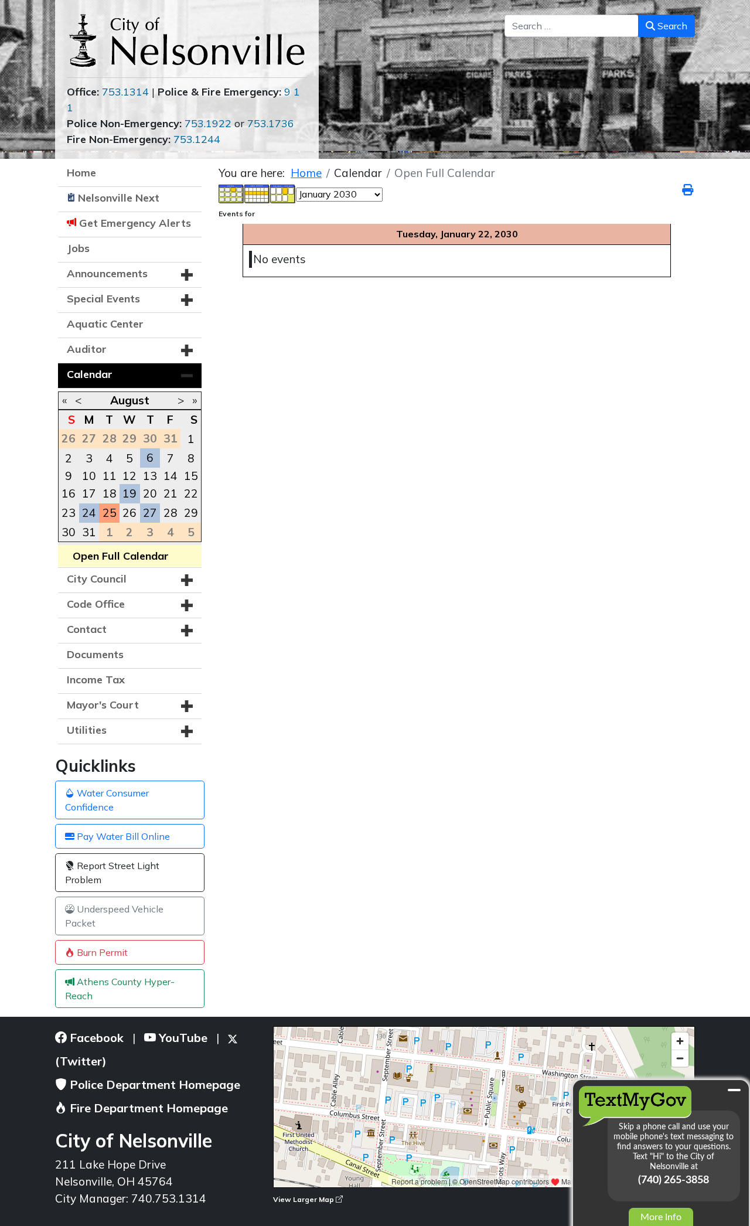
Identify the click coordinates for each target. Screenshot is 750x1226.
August (129, 400)
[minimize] (734, 1090)
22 (191, 493)
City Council (97, 578)
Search (671, 26)
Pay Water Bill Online (122, 836)
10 (89, 476)
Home (81, 172)
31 (89, 532)
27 (150, 513)
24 (89, 513)
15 (191, 476)
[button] (187, 275)
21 (170, 493)
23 (69, 513)
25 (110, 513)
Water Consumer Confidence (107, 800)
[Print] (688, 190)
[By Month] (231, 193)
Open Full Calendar (121, 556)
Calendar (89, 374)
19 (129, 493)
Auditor (87, 349)
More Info (660, 1217)
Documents (95, 654)
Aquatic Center (105, 324)
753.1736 (270, 123)
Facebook (95, 1037)
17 (89, 493)
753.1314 (125, 91)
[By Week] (257, 193)
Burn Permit (101, 952)
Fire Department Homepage (147, 1108)
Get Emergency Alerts (135, 223)
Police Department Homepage (153, 1084)
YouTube (181, 1037)
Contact (87, 629)
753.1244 (196, 139)
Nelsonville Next (118, 198)
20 (150, 493)
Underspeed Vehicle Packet (114, 916)
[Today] (283, 193)
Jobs (78, 248)
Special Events (103, 298)
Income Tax (96, 679)
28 (170, 513)
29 (191, 513)
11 (110, 476)
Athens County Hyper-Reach (120, 989)
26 (129, 513)
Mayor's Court (103, 704)
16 (69, 493)
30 (69, 532)
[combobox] (571, 26)
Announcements (107, 273)
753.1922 (208, 123)
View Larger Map (304, 1199)
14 (170, 476)
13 (150, 476)
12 (129, 476)
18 (110, 493)
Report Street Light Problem (112, 873)
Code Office (96, 604)
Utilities (87, 730)
